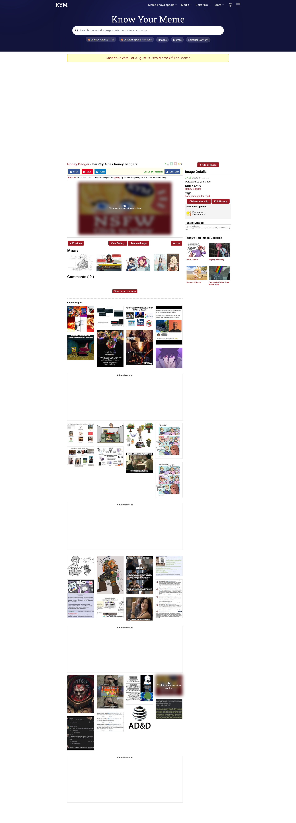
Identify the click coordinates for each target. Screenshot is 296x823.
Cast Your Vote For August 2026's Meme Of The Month (148, 58)
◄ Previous (75, 243)
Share (75, 172)
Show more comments (125, 291)
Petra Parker (192, 260)
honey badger (192, 196)
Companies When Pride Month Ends (219, 283)
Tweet (101, 172)
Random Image (138, 243)
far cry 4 (205, 196)
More (218, 4)
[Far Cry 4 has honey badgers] (125, 208)
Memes (177, 39)
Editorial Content (198, 39)
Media (185, 4)
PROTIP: (72, 177)
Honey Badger (78, 164)
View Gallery (118, 243)
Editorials (201, 4)
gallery (117, 177)
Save (88, 172)
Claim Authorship (198, 201)
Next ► (176, 243)
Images (162, 39)
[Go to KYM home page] (62, 5)
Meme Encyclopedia (161, 4)
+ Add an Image (208, 165)
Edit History (220, 201)
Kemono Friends (194, 282)
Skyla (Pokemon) (216, 260)
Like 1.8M (173, 172)
